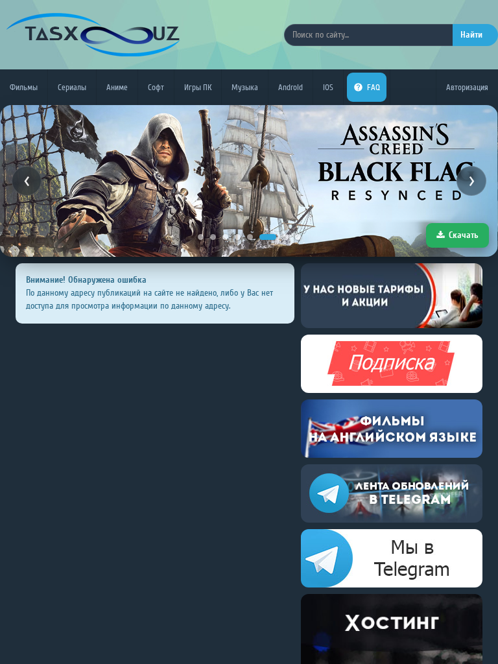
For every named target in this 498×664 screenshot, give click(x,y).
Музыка (244, 87)
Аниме (117, 87)
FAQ (373, 87)
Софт (156, 87)
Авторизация (467, 87)
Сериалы (72, 87)
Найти (471, 34)
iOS (328, 87)
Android (290, 87)
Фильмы (24, 87)
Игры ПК (197, 87)
